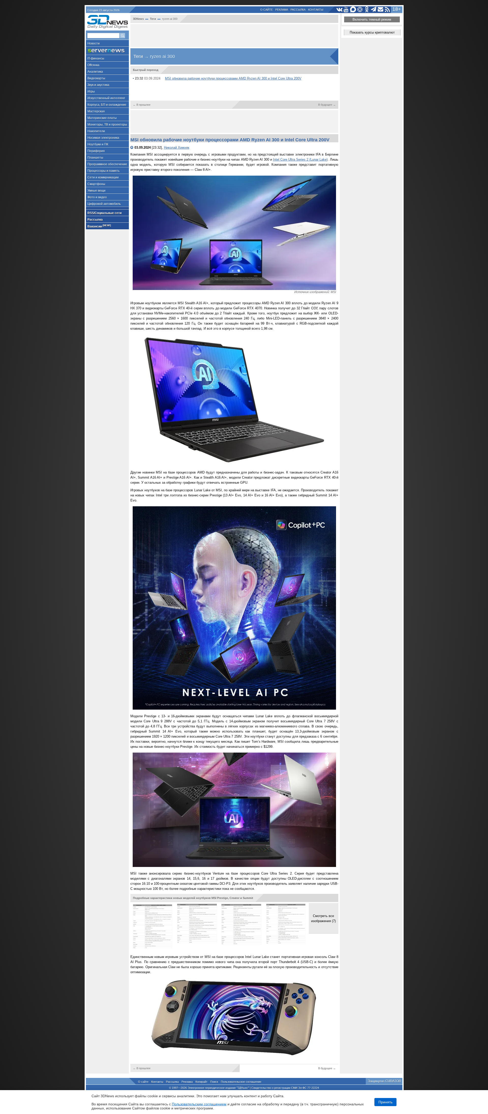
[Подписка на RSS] (387, 9)
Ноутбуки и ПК (97, 144)
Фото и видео (97, 197)
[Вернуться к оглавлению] (132, 147)
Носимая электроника (103, 138)
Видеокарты (96, 78)
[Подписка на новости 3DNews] (380, 9)
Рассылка (298, 9)
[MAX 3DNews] (353, 9)
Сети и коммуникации (103, 177)
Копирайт (201, 1081)
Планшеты (95, 157)
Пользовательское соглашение (241, 1081)
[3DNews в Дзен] (360, 9)
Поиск (214, 1081)
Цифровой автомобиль (104, 204)
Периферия (96, 151)
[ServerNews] (107, 51)
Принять (385, 1102)
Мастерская (96, 111)
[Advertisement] (234, 35)
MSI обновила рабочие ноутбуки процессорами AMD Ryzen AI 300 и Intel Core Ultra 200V (233, 78)
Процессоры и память (103, 171)
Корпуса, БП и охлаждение (106, 104)
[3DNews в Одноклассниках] (366, 9)
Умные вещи (96, 190)
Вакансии (99, 226)
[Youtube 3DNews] (346, 9)
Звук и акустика (98, 85)
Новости (93, 43)
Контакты (315, 9)
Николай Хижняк (176, 147)
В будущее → (327, 104)
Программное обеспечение (107, 164)
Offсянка (93, 65)
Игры (91, 91)
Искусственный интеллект (106, 98)
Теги (153, 18)
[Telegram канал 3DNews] (373, 9)
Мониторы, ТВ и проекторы (107, 124)
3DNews (138, 18)
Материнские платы (102, 118)
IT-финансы (95, 58)
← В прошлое (141, 104)
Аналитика (95, 71)
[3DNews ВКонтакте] (339, 9)
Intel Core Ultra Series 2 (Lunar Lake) (300, 159)
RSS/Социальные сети (104, 213)
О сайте (266, 9)
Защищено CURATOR (384, 1081)
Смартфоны (96, 184)
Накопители (96, 131)
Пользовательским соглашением (199, 1104)
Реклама (281, 9)
